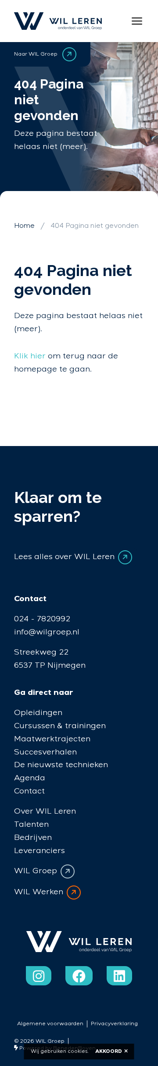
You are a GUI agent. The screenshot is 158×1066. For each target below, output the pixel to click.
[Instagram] (38, 975)
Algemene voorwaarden (50, 1023)
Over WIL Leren (45, 811)
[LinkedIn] (119, 975)
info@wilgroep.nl (46, 632)
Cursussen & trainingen (60, 725)
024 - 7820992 (42, 618)
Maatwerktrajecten (52, 739)
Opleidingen (38, 712)
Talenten (31, 824)
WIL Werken (38, 891)
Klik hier (30, 356)
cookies (77, 1051)
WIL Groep (35, 870)
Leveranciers (39, 850)
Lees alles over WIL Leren (64, 557)
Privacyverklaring (114, 1023)
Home (24, 226)
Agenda (29, 778)
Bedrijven (33, 837)
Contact (29, 791)
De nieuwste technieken (61, 764)
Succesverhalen (45, 752)
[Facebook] (79, 975)
